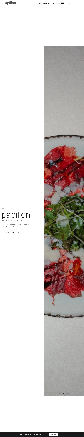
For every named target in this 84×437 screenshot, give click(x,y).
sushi (40, 3)
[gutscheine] (63, 3)
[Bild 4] (63, 393)
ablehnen (63, 434)
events (58, 3)
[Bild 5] (64, 393)
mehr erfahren (45, 434)
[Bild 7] (67, 393)
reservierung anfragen (73, 3)
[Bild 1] (59, 393)
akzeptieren (53, 434)
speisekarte (46, 3)
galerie (52, 3)
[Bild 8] (68, 393)
